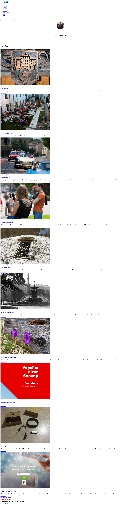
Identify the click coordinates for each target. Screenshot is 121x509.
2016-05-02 (3, 362)
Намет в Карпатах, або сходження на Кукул (9, 357)
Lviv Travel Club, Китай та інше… (7, 133)
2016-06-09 (3, 227)
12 (8, 497)
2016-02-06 (3, 496)
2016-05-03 (3, 317)
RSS (4, 15)
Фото (4, 9)
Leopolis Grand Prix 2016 (5, 177)
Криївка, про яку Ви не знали (6, 267)
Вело (4, 14)
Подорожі (5, 7)
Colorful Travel (6, 503)
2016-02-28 (3, 406)
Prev (1, 497)
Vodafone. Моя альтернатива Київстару (8, 402)
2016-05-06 (3, 272)
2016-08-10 (3, 136)
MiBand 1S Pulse (4, 446)
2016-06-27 (3, 182)
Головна (5, 6)
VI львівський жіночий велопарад (7, 222)
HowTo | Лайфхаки (7, 8)
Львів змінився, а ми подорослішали (7, 312)
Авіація (4, 13)
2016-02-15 (3, 451)
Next (10, 497)
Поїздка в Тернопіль (4, 88)
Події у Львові (6, 12)
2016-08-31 (3, 93)
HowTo (2, 399)
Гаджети (5, 11)
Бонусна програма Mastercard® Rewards (8, 491)
